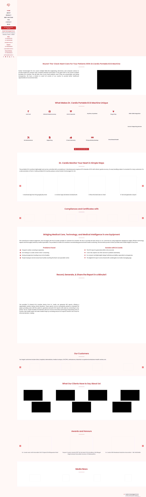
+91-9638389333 (8, 46)
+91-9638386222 (8, 52)
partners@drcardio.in (8, 54)
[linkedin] (9, 56)
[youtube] (5, 56)
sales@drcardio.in (9, 42)
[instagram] (7, 56)
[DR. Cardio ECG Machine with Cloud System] (114, 281)
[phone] (13, 56)
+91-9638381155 (8, 38)
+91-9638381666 (8, 40)
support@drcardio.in (8, 48)
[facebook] (3, 56)
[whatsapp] (11, 56)
